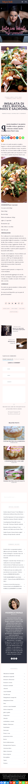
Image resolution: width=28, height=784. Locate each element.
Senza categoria (7, 754)
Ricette (19, 98)
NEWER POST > (12, 339)
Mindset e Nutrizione (8, 724)
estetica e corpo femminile (9, 706)
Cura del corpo (6, 694)
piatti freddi (14, 308)
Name (8, 368)
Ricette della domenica (8, 742)
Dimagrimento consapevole (9, 697)
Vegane (5, 760)
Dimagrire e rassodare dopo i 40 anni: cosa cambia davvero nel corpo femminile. (13, 555)
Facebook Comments (19, 359)
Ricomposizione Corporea (9, 745)
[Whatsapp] (23, 137)
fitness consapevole (8, 709)
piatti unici (21, 308)
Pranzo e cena (11, 98)
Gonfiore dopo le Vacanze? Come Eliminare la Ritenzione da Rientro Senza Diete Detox (13, 513)
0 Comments (23, 113)
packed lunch (6, 308)
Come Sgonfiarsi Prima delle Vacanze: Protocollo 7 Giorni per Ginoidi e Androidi (13, 523)
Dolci (4, 703)
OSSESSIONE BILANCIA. (14, 574)
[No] (26, 778)
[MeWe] (17, 137)
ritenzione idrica (7, 748)
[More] (2, 140)
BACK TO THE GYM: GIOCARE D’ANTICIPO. (19, 329)
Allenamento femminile (8, 673)
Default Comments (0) (8, 359)
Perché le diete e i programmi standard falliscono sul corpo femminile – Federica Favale (12, 551)
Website (9, 381)
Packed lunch (9, 97)
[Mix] (20, 137)
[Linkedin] (8, 137)
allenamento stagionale (8, 676)
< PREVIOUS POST (17, 326)
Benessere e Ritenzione (8, 679)
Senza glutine (6, 757)
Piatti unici (18, 97)
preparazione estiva (8, 736)
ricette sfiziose (13, 311)
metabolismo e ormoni (8, 721)
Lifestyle (5, 718)
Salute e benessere (7, 751)
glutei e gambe (6, 712)
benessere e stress (7, 682)
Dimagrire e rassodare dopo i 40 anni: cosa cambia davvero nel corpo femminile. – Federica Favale (13, 563)
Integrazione (6, 715)
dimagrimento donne (8, 700)
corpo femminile (7, 691)
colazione (5, 688)
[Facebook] (2, 137)
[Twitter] (5, 137)
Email (8, 375)
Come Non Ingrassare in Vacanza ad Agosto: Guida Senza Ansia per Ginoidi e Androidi (13, 518)
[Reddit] (14, 137)
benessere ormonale (8, 685)
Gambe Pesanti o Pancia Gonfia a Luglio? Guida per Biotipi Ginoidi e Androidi (12, 533)
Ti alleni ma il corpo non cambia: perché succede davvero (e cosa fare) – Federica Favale (12, 572)
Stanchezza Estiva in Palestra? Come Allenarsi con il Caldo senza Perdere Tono (12, 528)
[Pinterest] (11, 137)
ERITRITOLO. (11, 341)
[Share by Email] (15, 304)
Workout (5, 763)
